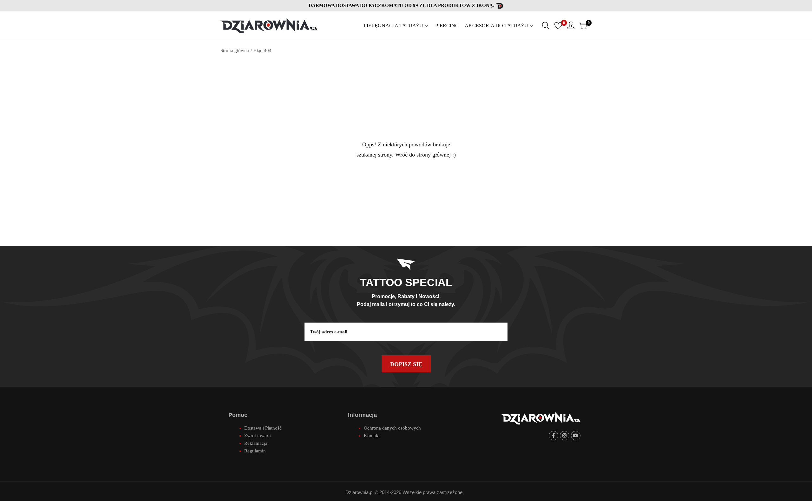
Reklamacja (255, 443)
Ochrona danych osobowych (392, 428)
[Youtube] (575, 435)
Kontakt (372, 435)
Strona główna (234, 50)
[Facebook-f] (553, 435)
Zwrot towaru (257, 435)
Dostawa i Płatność (263, 428)
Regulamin (255, 450)
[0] (558, 26)
